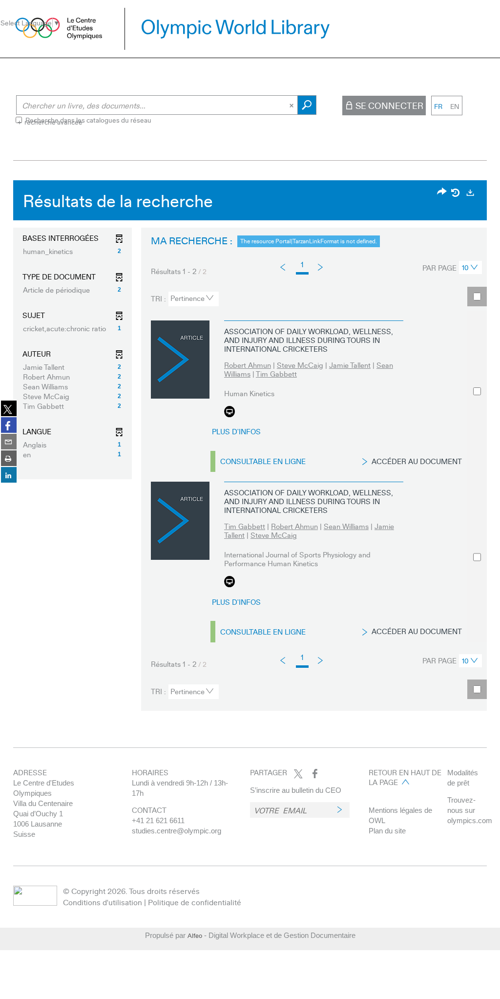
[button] (72, 251)
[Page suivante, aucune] (321, 266)
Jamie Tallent (350, 365)
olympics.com (469, 820)
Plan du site (387, 831)
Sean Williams (346, 526)
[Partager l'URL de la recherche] (442, 192)
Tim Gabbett (276, 373)
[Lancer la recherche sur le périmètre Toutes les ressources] (306, 105)
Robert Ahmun (247, 365)
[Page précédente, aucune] (283, 267)
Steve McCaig (300, 365)
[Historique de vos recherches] (456, 192)
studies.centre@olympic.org (176, 831)
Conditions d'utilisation (102, 902)
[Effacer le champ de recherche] (292, 105)
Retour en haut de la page (405, 777)
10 (465, 267)
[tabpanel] (250, 448)
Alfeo (195, 935)
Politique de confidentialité (194, 902)
